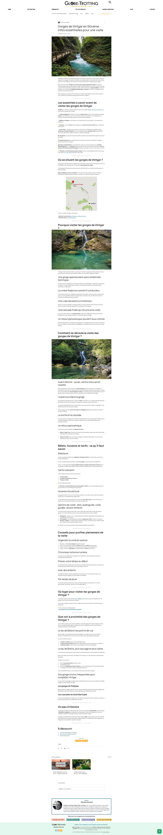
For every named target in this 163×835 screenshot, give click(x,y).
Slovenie (85, 740)
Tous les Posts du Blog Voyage (59, 13)
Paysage (78, 740)
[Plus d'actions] (104, 22)
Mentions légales (106, 832)
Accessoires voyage (73, 13)
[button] (55, 9)
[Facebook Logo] (56, 830)
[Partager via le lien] (68, 748)
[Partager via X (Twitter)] (61, 748)
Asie (82, 13)
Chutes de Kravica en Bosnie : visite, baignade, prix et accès (80, 772)
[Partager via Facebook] (58, 748)
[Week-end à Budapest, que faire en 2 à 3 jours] (61, 764)
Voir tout (109, 757)
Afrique (87, 13)
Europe (59, 744)
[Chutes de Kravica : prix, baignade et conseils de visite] (81, 764)
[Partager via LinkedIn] (64, 748)
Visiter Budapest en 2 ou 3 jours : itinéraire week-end (60, 772)
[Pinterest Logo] (61, 830)
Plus (92, 13)
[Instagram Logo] (59, 830)
